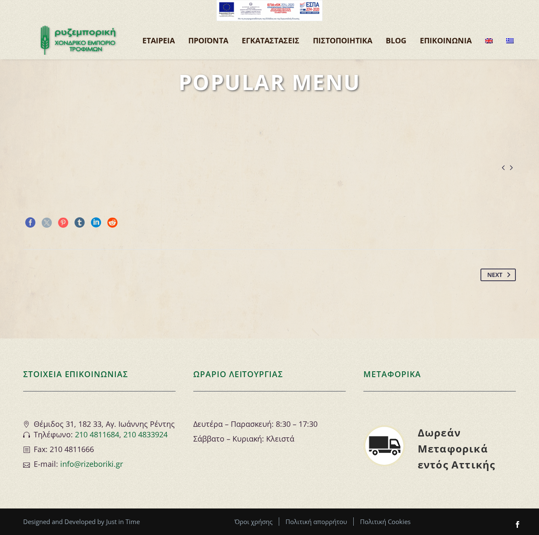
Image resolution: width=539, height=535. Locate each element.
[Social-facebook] (517, 524)
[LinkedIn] (96, 223)
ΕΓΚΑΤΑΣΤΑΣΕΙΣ (270, 40)
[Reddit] (112, 223)
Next (494, 275)
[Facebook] (30, 223)
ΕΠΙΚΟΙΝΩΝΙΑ (446, 40)
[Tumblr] (80, 223)
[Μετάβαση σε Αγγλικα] (488, 40)
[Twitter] (47, 223)
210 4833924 (145, 434)
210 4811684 (97, 434)
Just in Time (123, 521)
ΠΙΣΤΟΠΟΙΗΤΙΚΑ (342, 40)
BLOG (396, 40)
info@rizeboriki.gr (91, 464)
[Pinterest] (63, 223)
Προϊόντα (208, 40)
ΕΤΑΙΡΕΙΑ (158, 40)
